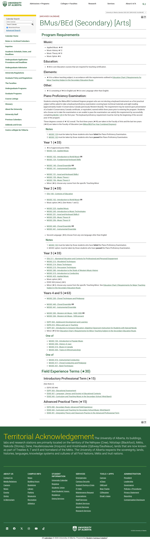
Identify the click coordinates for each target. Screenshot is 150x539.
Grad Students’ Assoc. (61, 491)
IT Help (79, 489)
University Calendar (60, 480)
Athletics (31, 503)
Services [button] (110, 4)
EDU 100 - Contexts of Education (60, 194)
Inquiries (9, 46)
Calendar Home (11, 36)
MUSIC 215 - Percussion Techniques (61, 267)
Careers (7, 485)
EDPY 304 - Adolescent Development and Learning (67, 322)
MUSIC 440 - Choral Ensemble (59, 226)
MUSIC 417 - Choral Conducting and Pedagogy (67, 363)
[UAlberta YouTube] (36, 529)
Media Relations (10, 481)
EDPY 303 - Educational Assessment (61, 391)
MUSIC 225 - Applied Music (58, 208)
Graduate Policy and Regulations (18, 78)
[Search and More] (144, 4)
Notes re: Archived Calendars (17, 41)
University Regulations (14, 73)
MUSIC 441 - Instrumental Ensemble (61, 229)
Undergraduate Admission (16, 67)
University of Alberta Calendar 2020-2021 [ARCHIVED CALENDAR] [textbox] (124, 12)
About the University (13, 109)
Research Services (83, 511)
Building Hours (33, 481)
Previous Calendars (13, 119)
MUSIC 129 (57, 115)
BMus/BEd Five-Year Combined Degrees (99, 124)
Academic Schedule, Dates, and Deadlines (18, 53)
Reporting (128, 496)
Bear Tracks (104, 489)
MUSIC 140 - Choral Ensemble (59, 165)
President (128, 478)
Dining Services (58, 499)
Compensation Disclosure (134, 500)
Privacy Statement (131, 492)
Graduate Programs (13, 93)
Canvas (103, 478)
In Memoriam (9, 500)
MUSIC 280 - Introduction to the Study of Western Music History (72, 270)
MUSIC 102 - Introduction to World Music (63, 157)
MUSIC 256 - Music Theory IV (58, 220)
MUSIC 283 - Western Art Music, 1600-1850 (64, 313)
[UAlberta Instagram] (29, 529)
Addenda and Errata (13, 125)
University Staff (11, 114)
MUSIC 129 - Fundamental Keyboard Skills (64, 160)
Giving (6, 496)
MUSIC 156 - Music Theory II (58, 180)
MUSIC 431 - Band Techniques (61, 366)
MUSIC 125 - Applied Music (58, 151)
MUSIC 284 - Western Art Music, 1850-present (65, 316)
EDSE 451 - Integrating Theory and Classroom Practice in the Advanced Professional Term (83, 413)
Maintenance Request (85, 492)
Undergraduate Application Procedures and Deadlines (16, 61)
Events (6, 492)
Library (30, 489)
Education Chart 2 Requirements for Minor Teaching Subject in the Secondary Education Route (98, 331)
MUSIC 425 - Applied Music (58, 276)
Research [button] (92, 4)
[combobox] (126, 12)
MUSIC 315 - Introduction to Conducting (63, 273)
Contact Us (8, 478)
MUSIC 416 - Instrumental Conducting (64, 360)
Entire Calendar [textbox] (11, 22)
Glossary (9, 104)
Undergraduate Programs (15, 88)
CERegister (104, 492)
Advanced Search (13, 30)
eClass (102, 481)
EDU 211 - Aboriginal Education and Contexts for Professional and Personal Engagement (82, 259)
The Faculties (10, 83)
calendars (48, 538)
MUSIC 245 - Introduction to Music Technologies (66, 211)
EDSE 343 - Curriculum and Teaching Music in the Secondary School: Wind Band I (79, 396)
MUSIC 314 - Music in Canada (61, 347)
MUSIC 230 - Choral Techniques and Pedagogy (65, 298)
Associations (81, 496)
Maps (30, 478)
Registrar (55, 484)
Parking (31, 492)
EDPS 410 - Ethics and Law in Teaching (62, 325)
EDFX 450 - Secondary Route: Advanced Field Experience (69, 407)
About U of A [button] (131, 4)
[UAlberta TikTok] (43, 529)
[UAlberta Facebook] (14, 529)
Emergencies (81, 478)
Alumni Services (82, 507)
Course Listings (11, 99)
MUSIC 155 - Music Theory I (58, 177)
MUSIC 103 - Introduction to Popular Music (66, 341)
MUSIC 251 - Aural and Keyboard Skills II (63, 214)
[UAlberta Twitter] (22, 529)
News (6, 489)
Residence (56, 495)
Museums (32, 496)
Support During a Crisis (85, 485)
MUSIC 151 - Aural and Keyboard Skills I (63, 174)
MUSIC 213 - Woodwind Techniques (61, 261)
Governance (129, 485)
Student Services (83, 503)
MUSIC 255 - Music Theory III (58, 217)
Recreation (32, 500)
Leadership (128, 481)
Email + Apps (105, 496)
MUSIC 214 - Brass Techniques (59, 264)
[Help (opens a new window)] (145, 17)
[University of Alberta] (12, 4)
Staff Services (81, 500)
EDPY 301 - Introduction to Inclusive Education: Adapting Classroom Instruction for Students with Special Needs (92, 328)
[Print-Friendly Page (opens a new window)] (142, 17)
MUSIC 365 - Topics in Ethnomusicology (65, 350)
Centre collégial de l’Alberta (16, 130)
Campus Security (83, 481)
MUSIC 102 (53, 137)
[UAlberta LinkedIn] (7, 529)
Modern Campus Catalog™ (97, 538)
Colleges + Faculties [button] (69, 4)
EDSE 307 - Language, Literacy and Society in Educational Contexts (74, 393)
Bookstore (32, 485)
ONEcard (103, 485)
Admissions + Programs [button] (39, 4)
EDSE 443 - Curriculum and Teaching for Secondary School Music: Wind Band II (78, 410)
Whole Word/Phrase (14, 27)
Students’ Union (58, 488)
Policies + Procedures (132, 489)
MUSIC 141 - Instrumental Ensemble (61, 168)
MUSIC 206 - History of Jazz (60, 344)
